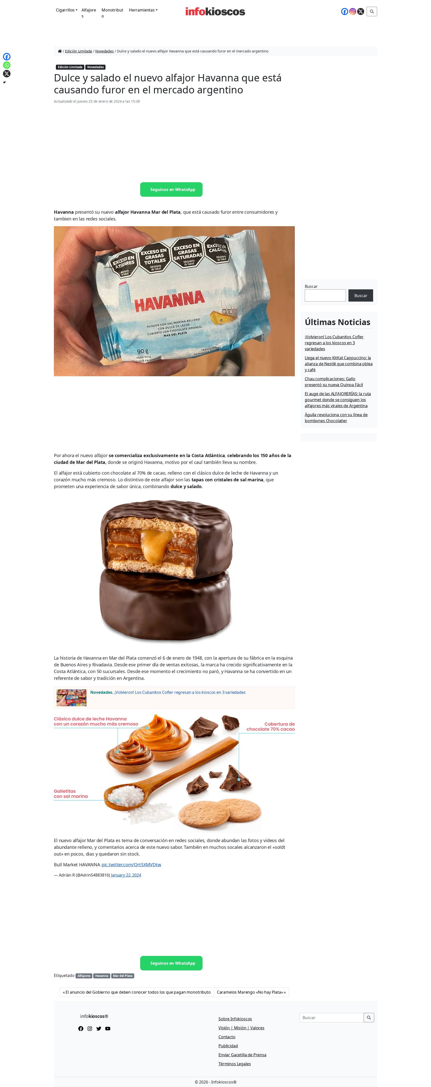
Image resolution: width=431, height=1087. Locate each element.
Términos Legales (234, 1064)
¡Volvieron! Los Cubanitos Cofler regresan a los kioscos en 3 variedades (180, 692)
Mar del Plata (122, 976)
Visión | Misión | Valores (241, 1028)
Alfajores (89, 13)
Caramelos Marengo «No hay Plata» (250, 992)
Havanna (101, 976)
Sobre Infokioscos (235, 1019)
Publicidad (228, 1046)
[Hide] (4, 82)
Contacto (226, 1037)
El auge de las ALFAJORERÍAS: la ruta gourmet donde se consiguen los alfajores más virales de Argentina (338, 399)
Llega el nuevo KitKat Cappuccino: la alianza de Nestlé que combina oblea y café (338, 363)
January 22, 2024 (126, 875)
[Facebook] (344, 11)
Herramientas (142, 10)
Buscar (311, 286)
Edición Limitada (78, 51)
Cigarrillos (65, 10)
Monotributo (112, 13)
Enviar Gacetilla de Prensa (242, 1055)
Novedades (104, 51)
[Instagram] (352, 11)
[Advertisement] (174, 143)
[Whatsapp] (6, 65)
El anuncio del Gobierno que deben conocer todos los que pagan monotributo (138, 992)
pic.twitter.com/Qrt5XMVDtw (131, 865)
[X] (360, 11)
